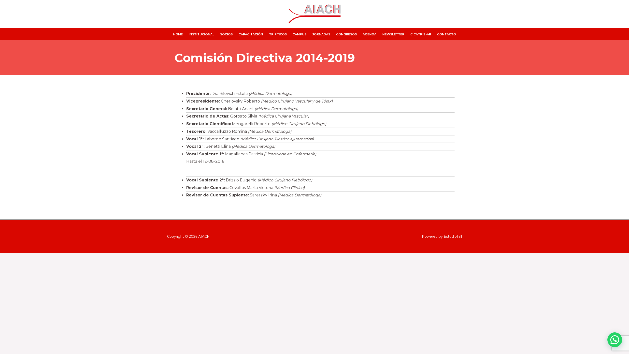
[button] (614, 339)
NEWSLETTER (393, 34)
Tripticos (278, 34)
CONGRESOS (346, 34)
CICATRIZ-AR (420, 34)
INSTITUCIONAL (201, 34)
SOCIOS (226, 34)
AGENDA (369, 34)
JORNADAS (321, 34)
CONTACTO (446, 34)
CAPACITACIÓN (251, 34)
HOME (178, 34)
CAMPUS (299, 34)
